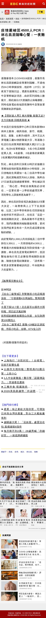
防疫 (10, 452)
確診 (22, 452)
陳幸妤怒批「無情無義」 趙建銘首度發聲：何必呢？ (7, 483)
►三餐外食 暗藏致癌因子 (15, 387)
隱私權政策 (36, 613)
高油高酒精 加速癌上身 (38, 502)
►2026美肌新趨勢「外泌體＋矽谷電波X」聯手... (19, 391)
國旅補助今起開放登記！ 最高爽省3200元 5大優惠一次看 (38, 483)
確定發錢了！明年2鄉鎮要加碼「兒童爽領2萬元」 (23, 502)
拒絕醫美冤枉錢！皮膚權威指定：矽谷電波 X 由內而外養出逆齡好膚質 (23, 521)
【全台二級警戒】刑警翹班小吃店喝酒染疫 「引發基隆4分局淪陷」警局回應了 (23, 298)
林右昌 (29, 452)
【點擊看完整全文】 (12, 280)
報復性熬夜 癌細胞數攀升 (23, 483)
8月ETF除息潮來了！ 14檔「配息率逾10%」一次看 (7, 502)
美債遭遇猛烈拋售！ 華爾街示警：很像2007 (38, 521)
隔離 (36, 452)
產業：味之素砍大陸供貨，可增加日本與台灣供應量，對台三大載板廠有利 (23, 413)
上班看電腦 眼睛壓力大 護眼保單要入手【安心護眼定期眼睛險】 (7, 521)
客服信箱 (11, 613)
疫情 (16, 452)
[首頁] (23, 4)
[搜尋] (43, 6)
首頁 (2, 18)
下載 (41, 12)
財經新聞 (9, 18)
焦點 (17, 18)
